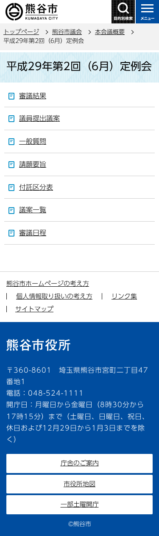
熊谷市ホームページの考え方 (47, 283)
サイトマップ (34, 309)
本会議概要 (110, 32)
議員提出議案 (39, 118)
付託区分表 (36, 187)
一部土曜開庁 (80, 504)
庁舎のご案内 (80, 463)
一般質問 (32, 141)
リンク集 (124, 296)
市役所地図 (79, 484)
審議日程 (32, 232)
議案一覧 (32, 209)
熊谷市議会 (67, 32)
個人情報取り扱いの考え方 (54, 296)
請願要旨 (32, 164)
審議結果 (32, 95)
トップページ (21, 32)
